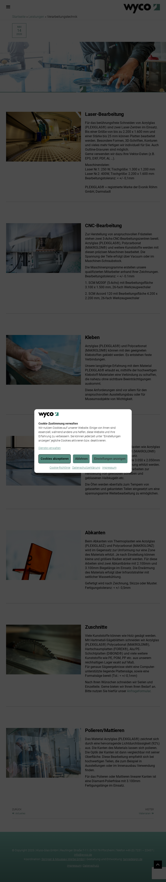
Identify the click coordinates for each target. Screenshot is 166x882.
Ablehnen (81, 459)
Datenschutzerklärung (86, 467)
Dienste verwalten (49, 448)
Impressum (109, 467)
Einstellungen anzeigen (110, 459)
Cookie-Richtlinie (60, 467)
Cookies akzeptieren (55, 459)
